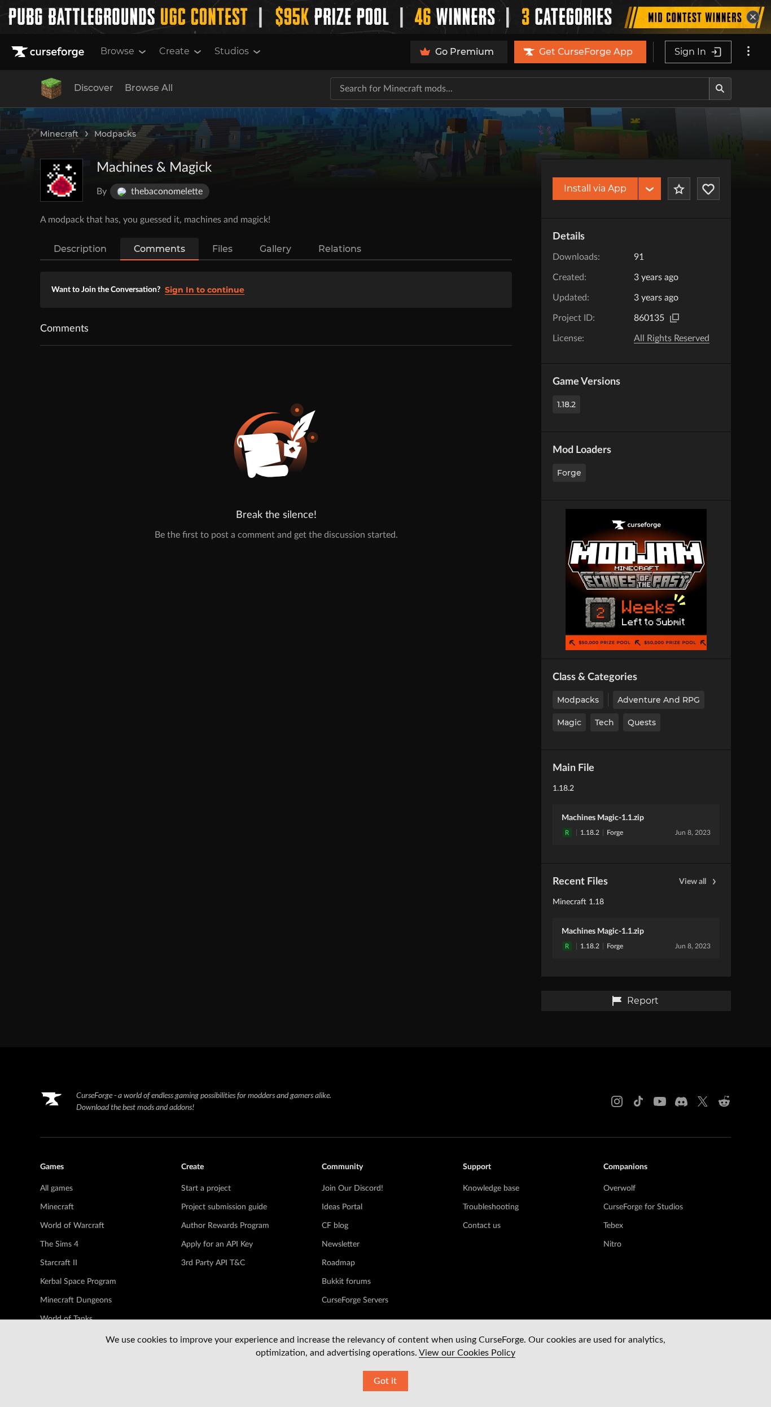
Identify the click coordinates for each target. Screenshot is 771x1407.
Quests (642, 722)
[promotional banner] (385, 17)
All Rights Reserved (671, 338)
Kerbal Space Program (78, 1282)
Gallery (275, 248)
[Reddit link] (724, 1101)
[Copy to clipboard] (674, 318)
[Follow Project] (708, 188)
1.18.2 (566, 404)
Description (80, 248)
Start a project (206, 1188)
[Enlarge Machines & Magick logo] (61, 180)
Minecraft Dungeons (76, 1300)
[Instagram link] (617, 1101)
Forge (569, 473)
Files (222, 248)
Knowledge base (491, 1188)
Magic (569, 722)
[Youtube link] (660, 1101)
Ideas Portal (342, 1207)
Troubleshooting (491, 1207)
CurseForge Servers (355, 1300)
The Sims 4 (59, 1244)
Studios (231, 51)
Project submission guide (224, 1207)
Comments (159, 248)
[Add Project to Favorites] (679, 188)
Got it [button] (385, 1381)
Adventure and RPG (658, 700)
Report (643, 1000)
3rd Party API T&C (213, 1263)
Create (174, 51)
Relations (339, 248)
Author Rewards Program (225, 1226)
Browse (117, 51)
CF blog (335, 1226)
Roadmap (338, 1263)
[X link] (702, 1101)
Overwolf (619, 1188)
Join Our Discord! (352, 1188)
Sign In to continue (204, 290)
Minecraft (59, 134)
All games (56, 1188)
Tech (604, 722)
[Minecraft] (51, 88)
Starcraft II (58, 1263)
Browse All (149, 87)
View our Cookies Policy (467, 1352)
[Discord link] (681, 1101)
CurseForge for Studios (643, 1207)
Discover (93, 87)
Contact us (482, 1226)
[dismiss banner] (753, 17)
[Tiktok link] (638, 1101)
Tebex (613, 1226)
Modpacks (115, 134)
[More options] (748, 52)
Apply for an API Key (217, 1244)
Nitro (612, 1244)
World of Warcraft (72, 1226)
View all (692, 882)
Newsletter (341, 1244)
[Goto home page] (49, 52)
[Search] (720, 88)
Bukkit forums (346, 1282)
